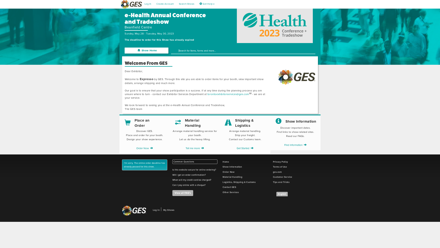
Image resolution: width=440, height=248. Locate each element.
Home (226, 162)
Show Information (232, 167)
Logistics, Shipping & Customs (239, 182)
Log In (148, 4)
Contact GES (229, 187)
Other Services (231, 192)
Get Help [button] (207, 4)
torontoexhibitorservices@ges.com (228, 94)
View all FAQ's (183, 193)
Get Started (244, 148)
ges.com (277, 172)
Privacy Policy (280, 162)
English (282, 194)
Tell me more (193, 148)
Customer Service (282, 177)
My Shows (168, 210)
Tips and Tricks (281, 182)
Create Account (165, 4)
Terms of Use (280, 167)
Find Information (294, 145)
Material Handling (232, 177)
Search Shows (186, 4)
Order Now (143, 148)
